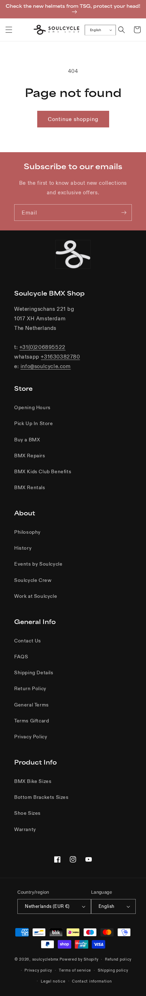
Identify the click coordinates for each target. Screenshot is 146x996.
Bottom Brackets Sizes (41, 797)
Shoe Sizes (27, 813)
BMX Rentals (29, 487)
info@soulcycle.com (46, 366)
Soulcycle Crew (32, 580)
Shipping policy (113, 970)
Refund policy (118, 959)
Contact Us (27, 640)
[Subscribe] (123, 212)
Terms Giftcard (31, 720)
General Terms (31, 705)
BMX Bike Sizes (32, 781)
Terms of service (75, 970)
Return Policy (30, 688)
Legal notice (53, 981)
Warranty (25, 829)
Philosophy (27, 532)
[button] (9, 30)
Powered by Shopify (79, 959)
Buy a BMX (27, 439)
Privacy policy (38, 970)
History (23, 548)
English (95, 30)
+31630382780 (60, 356)
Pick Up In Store (33, 423)
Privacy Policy (30, 736)
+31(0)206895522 (42, 347)
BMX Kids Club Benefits (42, 471)
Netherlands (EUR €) (47, 906)
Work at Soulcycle (35, 596)
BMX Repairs (29, 455)
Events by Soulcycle (38, 564)
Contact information (92, 981)
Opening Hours (32, 407)
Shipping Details (34, 672)
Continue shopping (73, 119)
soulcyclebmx (45, 959)
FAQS (21, 656)
